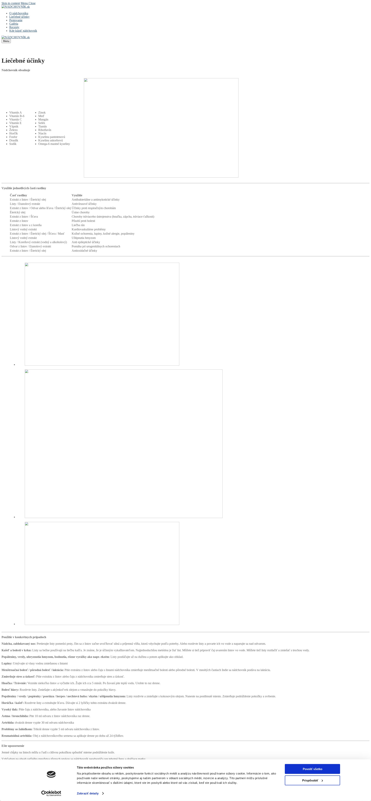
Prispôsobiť (310, 780)
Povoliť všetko (312, 769)
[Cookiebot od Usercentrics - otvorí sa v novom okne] (51, 793)
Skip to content (11, 3)
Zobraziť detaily (88, 793)
